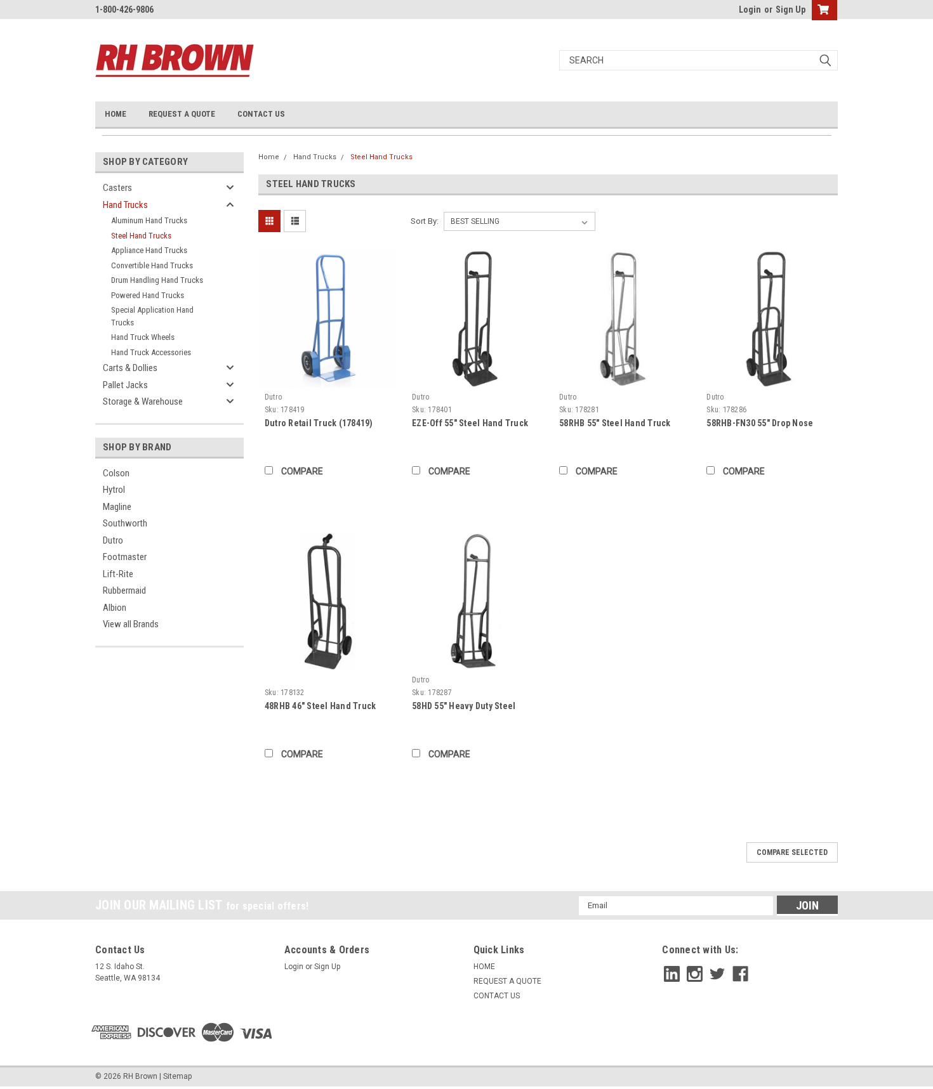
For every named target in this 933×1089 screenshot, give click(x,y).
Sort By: (425, 221)
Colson (116, 473)
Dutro (113, 540)
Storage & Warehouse (143, 401)
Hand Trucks (125, 205)
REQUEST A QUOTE (182, 114)
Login (750, 9)
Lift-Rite (118, 574)
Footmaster (125, 557)
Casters (117, 187)
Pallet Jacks (125, 385)
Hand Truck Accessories (151, 352)
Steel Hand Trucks (141, 235)
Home (268, 157)
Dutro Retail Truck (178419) (319, 423)
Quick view (327, 378)
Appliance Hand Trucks (149, 250)
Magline (117, 506)
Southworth (125, 523)
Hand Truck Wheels (143, 337)
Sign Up (790, 9)
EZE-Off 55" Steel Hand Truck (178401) (470, 424)
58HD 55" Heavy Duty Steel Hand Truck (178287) (463, 707)
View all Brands (131, 624)
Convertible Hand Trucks (152, 265)
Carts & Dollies (130, 368)
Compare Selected (792, 852)
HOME (115, 114)
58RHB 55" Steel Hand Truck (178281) (615, 424)
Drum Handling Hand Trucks (157, 280)
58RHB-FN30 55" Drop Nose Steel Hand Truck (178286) (759, 424)
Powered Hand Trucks (147, 295)
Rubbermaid (124, 590)
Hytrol (114, 489)
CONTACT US (261, 114)
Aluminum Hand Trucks (149, 220)
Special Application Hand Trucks (152, 316)
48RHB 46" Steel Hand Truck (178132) (320, 707)
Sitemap (177, 1076)
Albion (114, 607)
